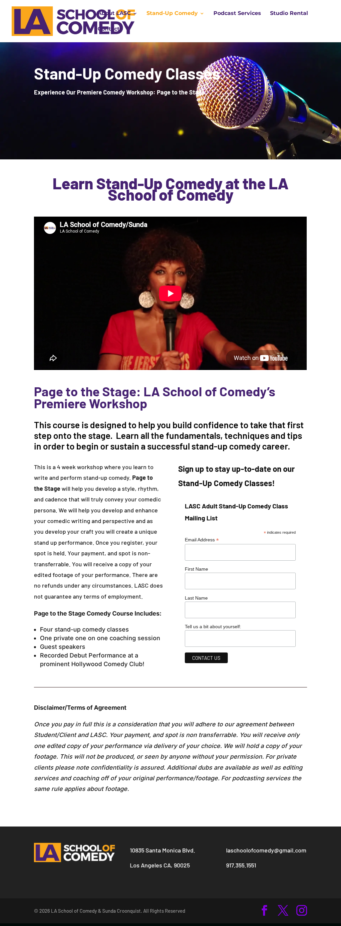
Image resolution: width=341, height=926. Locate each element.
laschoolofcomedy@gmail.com (266, 850)
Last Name (196, 598)
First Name (196, 569)
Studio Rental (289, 13)
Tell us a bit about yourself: (213, 626)
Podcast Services (237, 13)
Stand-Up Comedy (172, 13)
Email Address (202, 540)
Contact (109, 29)
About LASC (114, 13)
